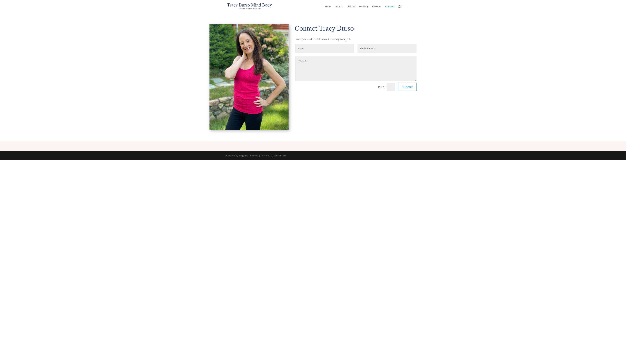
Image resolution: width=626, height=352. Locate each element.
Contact (390, 6)
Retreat (376, 6)
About (339, 6)
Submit (407, 87)
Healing (363, 6)
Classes (351, 6)
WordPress (280, 155)
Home (328, 6)
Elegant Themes (248, 155)
